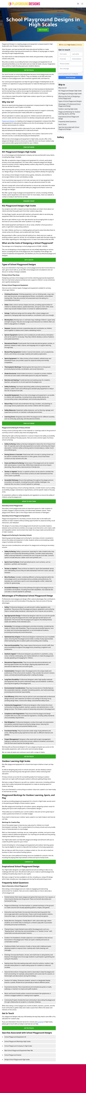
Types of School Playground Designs (70, 101)
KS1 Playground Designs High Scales (70, 91)
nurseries (40, 1022)
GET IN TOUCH (29, 70)
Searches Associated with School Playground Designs (68, 128)
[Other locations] (78, 4)
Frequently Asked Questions (67, 121)
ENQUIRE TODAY (28, 201)
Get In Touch (62, 124)
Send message (70, 77)
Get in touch (43, 30)
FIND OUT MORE (28, 147)
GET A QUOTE (29, 260)
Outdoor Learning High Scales (68, 109)
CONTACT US (29, 862)
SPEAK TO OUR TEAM (29, 501)
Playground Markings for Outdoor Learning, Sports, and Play (69, 113)
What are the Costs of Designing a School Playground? (69, 97)
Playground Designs (8, 121)
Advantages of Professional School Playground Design (69, 105)
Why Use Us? (62, 88)
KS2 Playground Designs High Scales (70, 93)
